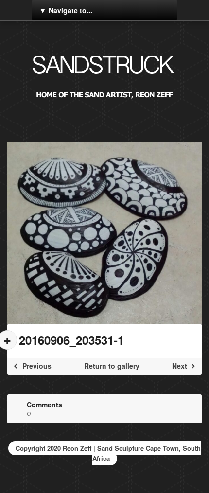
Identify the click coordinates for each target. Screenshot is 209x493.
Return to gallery (111, 365)
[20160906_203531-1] (104, 233)
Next (180, 365)
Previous (36, 365)
